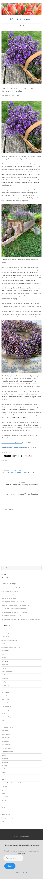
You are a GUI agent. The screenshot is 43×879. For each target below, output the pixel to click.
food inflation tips (7, 703)
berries (4, 657)
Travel (3, 804)
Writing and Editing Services (10, 818)
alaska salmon (6, 633)
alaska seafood (6, 637)
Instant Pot (5, 724)
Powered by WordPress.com (21, 836)
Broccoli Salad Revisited (9, 595)
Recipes (4, 755)
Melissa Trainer (21, 19)
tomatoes (4, 800)
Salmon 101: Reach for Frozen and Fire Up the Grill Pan (17, 605)
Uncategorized (17, 470)
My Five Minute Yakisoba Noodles (11, 616)
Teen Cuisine (5, 797)
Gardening (5, 713)
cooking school (6, 682)
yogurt (3, 821)
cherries (4, 668)
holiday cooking (6, 717)
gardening (10, 472)
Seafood (4, 776)
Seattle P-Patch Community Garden (12, 783)
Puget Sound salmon (8, 751)
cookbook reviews (7, 675)
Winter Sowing (6, 814)
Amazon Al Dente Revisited (9, 640)
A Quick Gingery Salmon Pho (10, 591)
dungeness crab (6, 699)
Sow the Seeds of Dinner (9, 598)
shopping (4, 786)
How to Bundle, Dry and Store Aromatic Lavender (16, 588)
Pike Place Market (7, 748)
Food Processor (6, 706)
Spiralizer (4, 790)
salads (3, 769)
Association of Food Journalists (11, 647)
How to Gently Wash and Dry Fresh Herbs (14, 609)
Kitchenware (5, 738)
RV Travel (4, 765)
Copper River (5, 692)
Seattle (31, 472)
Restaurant (5, 758)
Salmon (4, 772)
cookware (4, 689)
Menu (22, 26)
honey (3, 720)
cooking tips (5, 685)
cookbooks (5, 678)
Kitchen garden (21, 472)
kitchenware (5, 741)
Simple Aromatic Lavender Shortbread (14, 448)
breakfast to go (6, 661)
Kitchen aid (5, 731)
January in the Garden (8, 727)
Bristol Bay (5, 664)
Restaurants (5, 762)
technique (4, 793)
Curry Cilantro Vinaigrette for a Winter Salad (14, 612)
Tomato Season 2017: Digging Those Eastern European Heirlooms (21, 619)
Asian (3, 644)
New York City (6, 744)
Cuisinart (4, 696)
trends (3, 807)
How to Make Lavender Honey (12, 443)
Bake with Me (5, 650)
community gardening (8, 671)
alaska (3, 630)
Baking (3, 654)
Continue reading (21, 872)
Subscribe (10, 866)
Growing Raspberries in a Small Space (13, 602)
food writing (5, 710)
